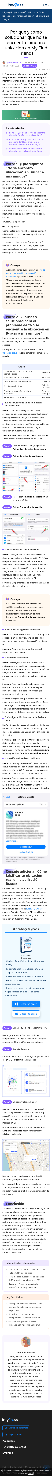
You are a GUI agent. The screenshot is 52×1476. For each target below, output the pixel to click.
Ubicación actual (10, 353)
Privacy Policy (22, 1473)
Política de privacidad (12, 1467)
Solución (23, 12)
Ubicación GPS (36, 12)
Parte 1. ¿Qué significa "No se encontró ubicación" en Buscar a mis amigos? (27, 134)
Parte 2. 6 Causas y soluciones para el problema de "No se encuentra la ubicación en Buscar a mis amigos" (26, 142)
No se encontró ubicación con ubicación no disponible (25, 273)
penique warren (26, 1352)
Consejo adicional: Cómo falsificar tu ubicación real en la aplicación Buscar (26, 149)
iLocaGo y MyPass (34, 908)
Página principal (9, 12)
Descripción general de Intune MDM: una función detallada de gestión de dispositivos (25, 1307)
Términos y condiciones (36, 1467)
